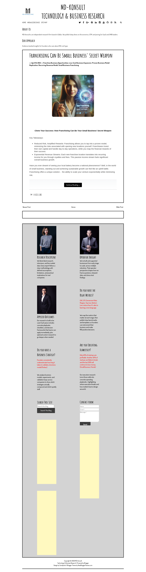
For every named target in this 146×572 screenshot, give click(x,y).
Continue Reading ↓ (73, 185)
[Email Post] (30, 194)
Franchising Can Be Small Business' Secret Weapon (71, 55)
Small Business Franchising (69, 65)
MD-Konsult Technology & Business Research (73, 11)
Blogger (86, 563)
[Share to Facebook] (41, 195)
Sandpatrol (63, 565)
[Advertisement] (46, 452)
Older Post (119, 207)
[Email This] (34, 195)
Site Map (44, 22)
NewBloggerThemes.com (85, 565)
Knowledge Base (33, 22)
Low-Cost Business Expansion (80, 63)
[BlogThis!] (36, 195)
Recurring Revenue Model (48, 65)
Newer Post (27, 207)
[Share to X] (39, 195)
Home (24, 22)
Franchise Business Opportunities (55, 63)
